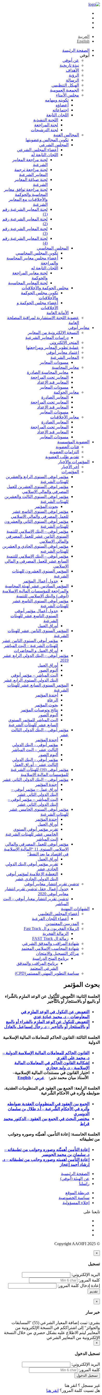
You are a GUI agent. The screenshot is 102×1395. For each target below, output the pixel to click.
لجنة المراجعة (46, 125)
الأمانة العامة (58, 312)
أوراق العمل (48, 625)
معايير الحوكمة (66, 392)
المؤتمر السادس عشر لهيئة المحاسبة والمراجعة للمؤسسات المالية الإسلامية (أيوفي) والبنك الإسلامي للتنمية (35, 591)
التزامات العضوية (64, 452)
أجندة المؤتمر (46, 695)
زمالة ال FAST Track (50, 938)
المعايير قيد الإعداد (53, 382)
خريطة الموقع (77, 1192)
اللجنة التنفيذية (45, 120)
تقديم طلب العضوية (62, 457)
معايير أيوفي (78, 327)
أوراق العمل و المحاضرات (36, 650)
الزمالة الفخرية (56, 933)
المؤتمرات (70, 471)
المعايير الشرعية (64, 357)
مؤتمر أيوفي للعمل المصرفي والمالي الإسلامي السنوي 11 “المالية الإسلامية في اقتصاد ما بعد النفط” (36, 849)
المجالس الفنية (66, 135)
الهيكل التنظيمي (65, 85)
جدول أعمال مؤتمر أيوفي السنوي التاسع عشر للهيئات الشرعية (34, 616)
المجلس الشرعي (54, 145)
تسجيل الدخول (87, 1375)
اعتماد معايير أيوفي (62, 352)
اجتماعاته (61, 110)
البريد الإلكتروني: (85, 1274)
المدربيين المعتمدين (62, 923)
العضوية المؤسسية (73, 442)
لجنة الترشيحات (44, 130)
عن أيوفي (71, 60)
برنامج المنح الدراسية (50, 958)
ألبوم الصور (48, 670)
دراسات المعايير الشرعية (47, 337)
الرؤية (74, 75)
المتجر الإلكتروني (64, 342)
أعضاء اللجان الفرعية (50, 918)
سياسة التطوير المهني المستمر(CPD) (47, 973)
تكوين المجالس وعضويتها (47, 140)
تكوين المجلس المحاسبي (37, 253)
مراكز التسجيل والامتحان (57, 953)
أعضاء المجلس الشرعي (37, 150)
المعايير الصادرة (55, 397)
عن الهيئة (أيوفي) (74, 1178)
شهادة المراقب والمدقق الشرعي (50, 943)
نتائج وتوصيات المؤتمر (39, 710)
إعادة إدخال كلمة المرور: (79, 1285)
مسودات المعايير (54, 362)
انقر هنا (71, 1385)
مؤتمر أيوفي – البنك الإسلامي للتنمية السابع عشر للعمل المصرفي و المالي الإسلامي (37, 561)
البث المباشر (47, 839)
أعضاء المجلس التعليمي (58, 913)
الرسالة (72, 80)
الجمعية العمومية (64, 90)
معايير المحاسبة (65, 367)
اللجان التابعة (57, 115)
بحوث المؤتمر (46, 506)
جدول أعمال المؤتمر (40, 581)
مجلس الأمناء (67, 95)
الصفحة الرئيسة (75, 50)
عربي (39, 1077)
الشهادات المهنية (75, 908)
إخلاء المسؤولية (76, 1202)
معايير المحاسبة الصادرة (48, 372)
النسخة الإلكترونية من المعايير (53, 332)
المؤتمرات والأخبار (73, 462)
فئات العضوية (67, 447)
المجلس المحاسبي (53, 248)
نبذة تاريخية (69, 65)
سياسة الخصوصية (74, 1197)
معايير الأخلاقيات (64, 417)
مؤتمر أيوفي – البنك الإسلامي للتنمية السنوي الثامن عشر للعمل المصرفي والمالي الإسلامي (37, 536)
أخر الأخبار (70, 466)
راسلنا (84, 1183)
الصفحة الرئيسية (75, 1173)
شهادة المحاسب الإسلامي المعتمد (50, 948)
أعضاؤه (62, 105)
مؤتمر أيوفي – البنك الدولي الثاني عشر (36, 779)
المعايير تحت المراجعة (50, 377)
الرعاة (52, 700)
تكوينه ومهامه (57, 100)
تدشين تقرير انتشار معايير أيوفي (51, 884)
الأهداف (72, 70)
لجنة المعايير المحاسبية (28, 283)
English (24, 1077)
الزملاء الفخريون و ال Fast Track (51, 928)
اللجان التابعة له (44, 154)
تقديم (94, 1291)
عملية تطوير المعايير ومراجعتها (52, 347)
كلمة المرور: (89, 1280)
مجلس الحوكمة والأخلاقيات (45, 288)
